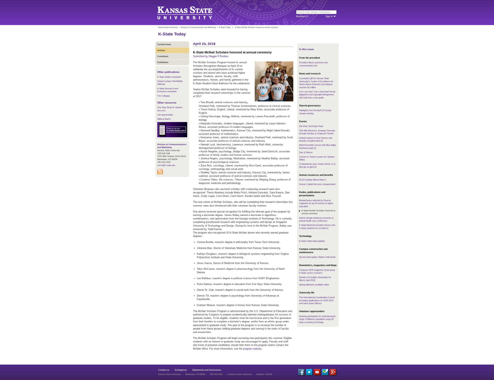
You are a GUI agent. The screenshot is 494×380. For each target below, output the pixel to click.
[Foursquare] (325, 372)
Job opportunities (165, 115)
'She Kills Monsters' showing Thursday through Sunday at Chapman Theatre (317, 132)
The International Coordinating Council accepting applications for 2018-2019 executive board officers (317, 300)
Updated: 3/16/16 (264, 374)
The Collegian (163, 96)
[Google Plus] (333, 372)
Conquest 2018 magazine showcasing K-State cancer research (317, 271)
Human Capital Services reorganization (317, 184)
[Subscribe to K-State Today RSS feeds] (160, 173)
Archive (161, 50)
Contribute (162, 56)
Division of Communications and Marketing (198, 27)
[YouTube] (317, 372)
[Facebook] (301, 372)
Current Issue (164, 44)
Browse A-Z (302, 16)
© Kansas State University (239, 374)
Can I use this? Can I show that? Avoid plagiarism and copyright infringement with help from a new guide (317, 94)
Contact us (163, 370)
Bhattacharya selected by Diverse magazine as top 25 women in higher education (316, 203)
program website (252, 348)
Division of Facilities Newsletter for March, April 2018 (315, 278)
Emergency (181, 370)
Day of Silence (306, 152)
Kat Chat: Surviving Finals (311, 126)
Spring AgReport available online (314, 284)
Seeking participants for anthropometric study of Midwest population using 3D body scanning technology (317, 319)
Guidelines (162, 62)
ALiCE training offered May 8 (312, 180)
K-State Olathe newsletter (169, 77)
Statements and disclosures (206, 370)
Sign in (329, 16)
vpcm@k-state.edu (166, 165)
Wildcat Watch (164, 119)
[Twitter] (309, 372)
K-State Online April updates (312, 241)
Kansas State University (189, 12)
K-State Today (225, 27)
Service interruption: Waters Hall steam (317, 257)
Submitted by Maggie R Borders (211, 56)
